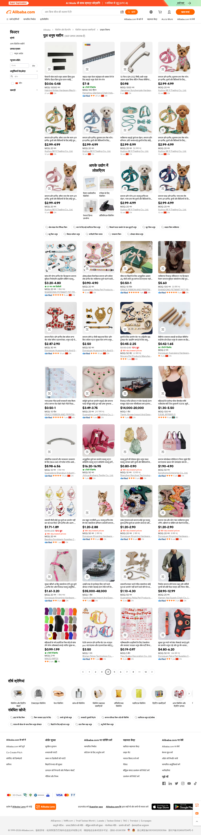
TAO (125, 820)
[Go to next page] (152, 672)
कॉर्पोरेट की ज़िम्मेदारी (14, 758)
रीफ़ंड (125, 764)
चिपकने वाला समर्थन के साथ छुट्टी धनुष (122, 227)
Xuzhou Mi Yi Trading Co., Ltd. (172, 90)
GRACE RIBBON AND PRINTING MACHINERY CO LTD (136, 289)
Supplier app (96, 806)
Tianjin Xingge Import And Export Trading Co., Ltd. (136, 414)
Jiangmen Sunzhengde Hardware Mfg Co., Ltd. (136, 90)
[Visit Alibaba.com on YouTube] (189, 783)
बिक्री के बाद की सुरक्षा (53, 764)
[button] (122, 12)
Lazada (100, 820)
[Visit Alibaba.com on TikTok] (195, 783)
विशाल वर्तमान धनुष (73, 234)
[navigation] (24, 351)
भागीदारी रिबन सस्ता (96, 234)
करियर (8, 764)
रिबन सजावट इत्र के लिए (42, 717)
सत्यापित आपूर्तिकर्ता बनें (171, 764)
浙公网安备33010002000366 (151, 830)
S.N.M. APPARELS (166, 414)
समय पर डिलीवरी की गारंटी (55, 758)
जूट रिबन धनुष (150, 227)
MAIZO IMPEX (51, 658)
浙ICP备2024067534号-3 (180, 830)
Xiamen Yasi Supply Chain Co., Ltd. (174, 597)
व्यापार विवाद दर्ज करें (131, 758)
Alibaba (46, 29)
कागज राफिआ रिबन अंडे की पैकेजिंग (117, 717)
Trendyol (134, 820)
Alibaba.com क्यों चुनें (15, 746)
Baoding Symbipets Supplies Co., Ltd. (61, 539)
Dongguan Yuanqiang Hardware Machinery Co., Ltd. (174, 353)
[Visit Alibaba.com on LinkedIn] (170, 783)
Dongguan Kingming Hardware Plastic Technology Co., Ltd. (98, 536)
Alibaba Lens (19, 806)
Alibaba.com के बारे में (16, 740)
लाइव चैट (126, 752)
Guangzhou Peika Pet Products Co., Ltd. (98, 289)
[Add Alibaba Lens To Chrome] (45, 807)
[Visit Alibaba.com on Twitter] (176, 783)
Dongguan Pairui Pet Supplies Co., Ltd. (174, 656)
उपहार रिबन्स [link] (105, 29)
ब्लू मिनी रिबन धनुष (107, 724)
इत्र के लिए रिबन (19, 717)
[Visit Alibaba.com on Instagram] (183, 783)
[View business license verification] (128, 830)
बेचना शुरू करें (167, 752)
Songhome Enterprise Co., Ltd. (173, 473)
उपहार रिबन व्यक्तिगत (171, 227)
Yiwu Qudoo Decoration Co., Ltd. (136, 656)
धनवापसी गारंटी (51, 752)
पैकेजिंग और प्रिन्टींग (63, 29)
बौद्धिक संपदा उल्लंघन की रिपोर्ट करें (136, 770)
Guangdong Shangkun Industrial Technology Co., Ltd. (61, 473)
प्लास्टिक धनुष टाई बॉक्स (146, 717)
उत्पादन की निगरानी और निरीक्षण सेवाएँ (59, 770)
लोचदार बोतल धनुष (136, 234)
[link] (197, 805)
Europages (146, 820)
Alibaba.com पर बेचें (170, 746)
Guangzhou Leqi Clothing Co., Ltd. (98, 414)
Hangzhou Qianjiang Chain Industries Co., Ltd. (98, 93)
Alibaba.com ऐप (113, 806)
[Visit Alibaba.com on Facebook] (164, 783)
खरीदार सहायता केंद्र (131, 746)
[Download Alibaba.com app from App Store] (161, 807)
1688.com (68, 820)
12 (146, 672)
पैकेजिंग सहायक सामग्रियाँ (85, 29)
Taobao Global (113, 820)
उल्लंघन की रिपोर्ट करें (131, 776)
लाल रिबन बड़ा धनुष (85, 724)
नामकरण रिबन (116, 234)
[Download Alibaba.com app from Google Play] (184, 807)
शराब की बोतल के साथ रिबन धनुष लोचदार (27, 724)
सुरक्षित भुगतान (51, 746)
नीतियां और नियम (51, 776)
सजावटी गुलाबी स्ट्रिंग (88, 717)
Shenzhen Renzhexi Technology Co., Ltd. (136, 475)
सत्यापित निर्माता (90, 746)
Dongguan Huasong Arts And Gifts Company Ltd (61, 350)
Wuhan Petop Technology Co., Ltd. (98, 656)
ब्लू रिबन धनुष (53, 234)
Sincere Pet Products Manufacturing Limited (136, 356)
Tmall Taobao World (85, 820)
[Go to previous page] (83, 672)
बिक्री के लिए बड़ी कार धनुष (60, 724)
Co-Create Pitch (14, 752)
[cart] (160, 12)
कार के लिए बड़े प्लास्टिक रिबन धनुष (88, 227)
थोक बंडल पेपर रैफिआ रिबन (58, 227)
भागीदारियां (166, 770)
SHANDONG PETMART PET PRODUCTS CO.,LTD (61, 292)
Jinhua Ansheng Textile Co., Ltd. (97, 475)
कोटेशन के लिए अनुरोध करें (94, 752)
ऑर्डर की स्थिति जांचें (170, 758)
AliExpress (56, 820)
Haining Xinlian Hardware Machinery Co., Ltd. (61, 90)
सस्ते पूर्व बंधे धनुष (66, 717)
